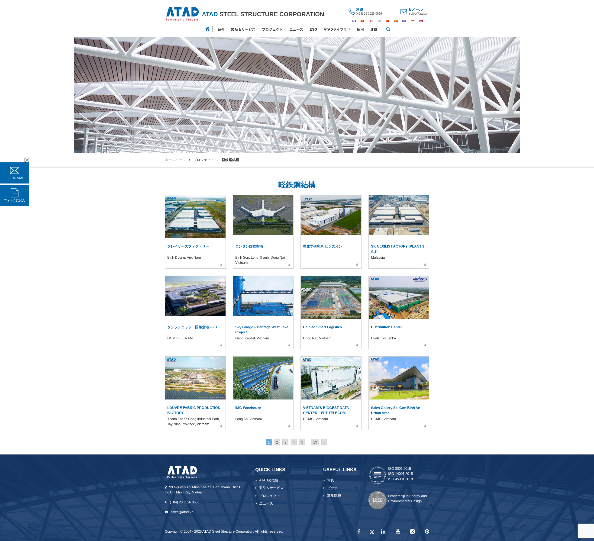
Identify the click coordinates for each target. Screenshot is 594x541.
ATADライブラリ (337, 29)
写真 (330, 480)
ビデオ (332, 488)
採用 (360, 29)
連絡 (373, 29)
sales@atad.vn (419, 13)
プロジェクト (272, 29)
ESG (313, 29)
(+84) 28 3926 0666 (369, 13)
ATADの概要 (268, 480)
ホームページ (175, 160)
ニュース (296, 29)
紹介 (221, 29)
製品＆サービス (243, 29)
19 (315, 442)
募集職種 (334, 496)
